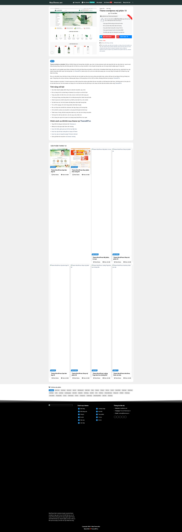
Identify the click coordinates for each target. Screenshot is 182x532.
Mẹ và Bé (74, 392)
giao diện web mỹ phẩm (113, 45)
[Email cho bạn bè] (103, 54)
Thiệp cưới (116, 392)
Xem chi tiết (66, 174)
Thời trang (127, 392)
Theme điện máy (108, 392)
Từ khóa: (51, 390)
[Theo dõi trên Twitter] (120, 417)
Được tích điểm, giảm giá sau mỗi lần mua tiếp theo (64, 129)
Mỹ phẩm (115, 46)
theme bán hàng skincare (123, 46)
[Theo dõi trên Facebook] (115, 417)
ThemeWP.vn (78, 71)
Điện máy (124, 390)
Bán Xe (74, 390)
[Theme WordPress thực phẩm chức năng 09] (80, 158)
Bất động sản (80, 390)
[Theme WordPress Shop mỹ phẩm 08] (80, 318)
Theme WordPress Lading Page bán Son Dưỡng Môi (100, 374)
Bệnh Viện (87, 390)
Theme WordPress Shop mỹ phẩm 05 (121, 258)
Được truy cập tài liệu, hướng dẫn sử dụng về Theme (64, 131)
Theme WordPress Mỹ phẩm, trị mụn (101, 258)
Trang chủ (77, 2)
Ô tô (96, 392)
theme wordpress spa (109, 49)
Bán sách (69, 390)
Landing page (68, 392)
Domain (69, 136)
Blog (92, 390)
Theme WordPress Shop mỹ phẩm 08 (80, 374)
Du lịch (112, 390)
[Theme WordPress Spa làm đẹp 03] (60, 158)
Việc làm (104, 395)
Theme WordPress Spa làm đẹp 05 (59, 374)
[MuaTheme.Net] (56, 2)
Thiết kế (121, 392)
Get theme (107, 2)
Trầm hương (70, 395)
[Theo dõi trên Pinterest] (123, 417)
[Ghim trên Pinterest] (105, 54)
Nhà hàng (86, 392)
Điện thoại (130, 390)
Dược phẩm (105, 45)
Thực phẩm (51, 395)
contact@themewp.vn (124, 413)
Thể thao (101, 392)
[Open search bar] (132, 2)
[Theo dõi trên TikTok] (117, 417)
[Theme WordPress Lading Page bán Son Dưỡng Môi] (101, 318)
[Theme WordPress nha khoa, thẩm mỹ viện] (122, 318)
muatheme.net (123, 408)
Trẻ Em (76, 395)
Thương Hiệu (58, 395)
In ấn (56, 392)
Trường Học (82, 395)
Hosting (73, 136)
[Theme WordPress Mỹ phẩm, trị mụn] (101, 202)
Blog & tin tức (126, 2)
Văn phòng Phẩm (97, 395)
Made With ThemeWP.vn (91, 529)
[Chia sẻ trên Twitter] (102, 54)
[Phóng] (52, 52)
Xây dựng (110, 395)
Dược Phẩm (118, 390)
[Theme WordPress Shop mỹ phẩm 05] (122, 202)
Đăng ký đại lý (117, 2)
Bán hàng (107, 42)
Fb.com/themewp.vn (125, 410)
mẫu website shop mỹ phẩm (107, 46)
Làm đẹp (108, 8)
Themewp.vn (73, 124)
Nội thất (91, 392)
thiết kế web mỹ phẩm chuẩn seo (120, 49)
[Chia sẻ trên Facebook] (100, 54)
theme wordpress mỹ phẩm (113, 48)
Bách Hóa (57, 390)
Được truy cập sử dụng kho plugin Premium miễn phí (64, 134)
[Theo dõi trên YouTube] (125, 417)
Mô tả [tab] (52, 61)
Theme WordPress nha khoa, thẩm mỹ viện (121, 374)
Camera (97, 390)
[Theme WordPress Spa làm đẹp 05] (60, 318)
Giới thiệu (51, 392)
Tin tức (64, 395)
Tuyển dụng (89, 395)
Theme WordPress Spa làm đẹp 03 (59, 170)
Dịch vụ (107, 390)
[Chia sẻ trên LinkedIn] (107, 54)
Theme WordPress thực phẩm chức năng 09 (80, 170)
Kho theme (86, 2)
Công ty (102, 390)
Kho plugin (99, 2)
